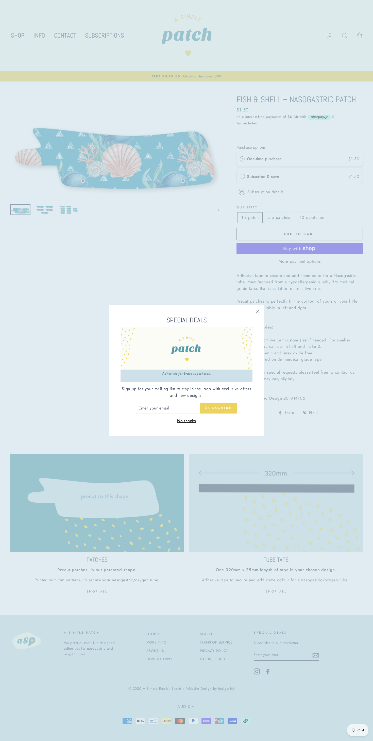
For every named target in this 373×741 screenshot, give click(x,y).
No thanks (186, 421)
